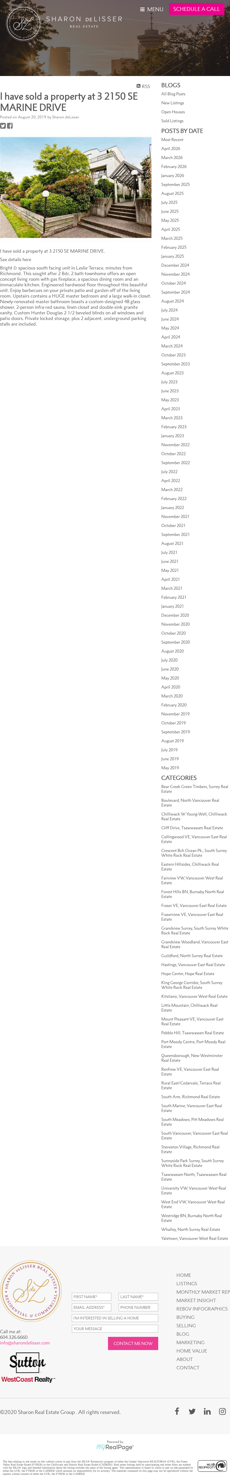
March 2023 (172, 417)
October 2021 (173, 525)
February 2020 (174, 705)
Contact (187, 1368)
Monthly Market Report (202, 1292)
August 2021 (172, 543)
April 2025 (170, 229)
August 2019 (172, 740)
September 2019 (175, 731)
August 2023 (172, 372)
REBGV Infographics (202, 1309)
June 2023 (170, 390)
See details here (15, 259)
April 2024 (170, 337)
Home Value (191, 1351)
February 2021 (174, 597)
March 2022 (172, 489)
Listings (186, 1283)
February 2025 (174, 247)
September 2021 (175, 534)
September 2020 (175, 642)
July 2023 (169, 381)
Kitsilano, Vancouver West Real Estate (194, 996)
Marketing (190, 1342)
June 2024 (170, 319)
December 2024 (175, 265)
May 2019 (170, 767)
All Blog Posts (173, 93)
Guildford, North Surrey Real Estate (192, 955)
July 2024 (169, 310)
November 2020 (175, 624)
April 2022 (170, 480)
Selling (186, 1325)
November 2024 (175, 274)
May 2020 (170, 678)
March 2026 (172, 157)
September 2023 (175, 363)
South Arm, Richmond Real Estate (190, 1096)
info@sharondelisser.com (25, 1343)
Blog (182, 1334)
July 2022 (169, 471)
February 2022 (174, 498)
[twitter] (192, 1411)
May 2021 (170, 570)
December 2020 (175, 615)
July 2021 (169, 552)
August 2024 (172, 301)
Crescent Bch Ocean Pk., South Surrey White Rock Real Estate (194, 853)
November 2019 (175, 713)
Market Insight (196, 1300)
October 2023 (173, 355)
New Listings (172, 102)
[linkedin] (207, 1411)
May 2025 (170, 220)
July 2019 (169, 749)
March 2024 (172, 346)
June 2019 (170, 758)
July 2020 (169, 660)
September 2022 (175, 462)
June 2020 (170, 669)
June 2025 (170, 211)
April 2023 (170, 408)
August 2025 (172, 193)
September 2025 (175, 184)
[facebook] (177, 1411)
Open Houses (173, 111)
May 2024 (170, 328)
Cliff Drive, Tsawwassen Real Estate (192, 827)
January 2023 (172, 435)
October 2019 (173, 722)
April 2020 (170, 687)
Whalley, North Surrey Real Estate (190, 1229)
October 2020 (173, 633)
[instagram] (222, 1411)
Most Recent (172, 139)
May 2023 (170, 399)
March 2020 (172, 696)
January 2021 (172, 606)
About (184, 1359)
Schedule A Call (196, 9)
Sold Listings (172, 120)
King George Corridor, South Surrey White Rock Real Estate (191, 985)
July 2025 (169, 202)
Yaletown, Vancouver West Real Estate (194, 1238)
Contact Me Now (133, 1343)
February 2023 (174, 426)
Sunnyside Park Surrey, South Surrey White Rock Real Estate (192, 1163)
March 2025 (172, 238)
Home (183, 1275)
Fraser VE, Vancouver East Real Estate (194, 905)
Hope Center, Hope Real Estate (187, 973)
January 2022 (172, 507)
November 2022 (175, 444)
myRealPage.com (115, 1448)
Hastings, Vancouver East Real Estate (193, 964)
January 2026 (172, 175)
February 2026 (174, 166)
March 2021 (172, 588)
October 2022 (173, 453)
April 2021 (170, 579)
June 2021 (170, 561)
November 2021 (175, 516)
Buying (185, 1317)
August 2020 (172, 651)
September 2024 (175, 292)
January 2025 (172, 256)
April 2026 (170, 148)
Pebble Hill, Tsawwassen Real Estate (192, 1032)
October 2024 (173, 283)
